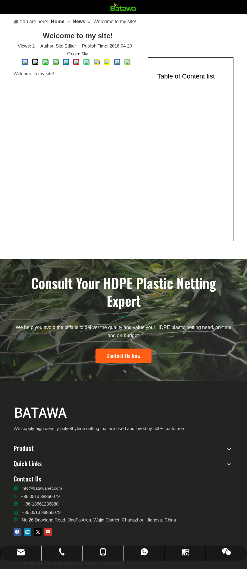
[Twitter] (38, 532)
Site (85, 53)
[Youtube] (48, 532)
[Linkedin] (27, 532)
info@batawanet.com (42, 488)
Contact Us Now (123, 356)
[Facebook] (17, 532)
